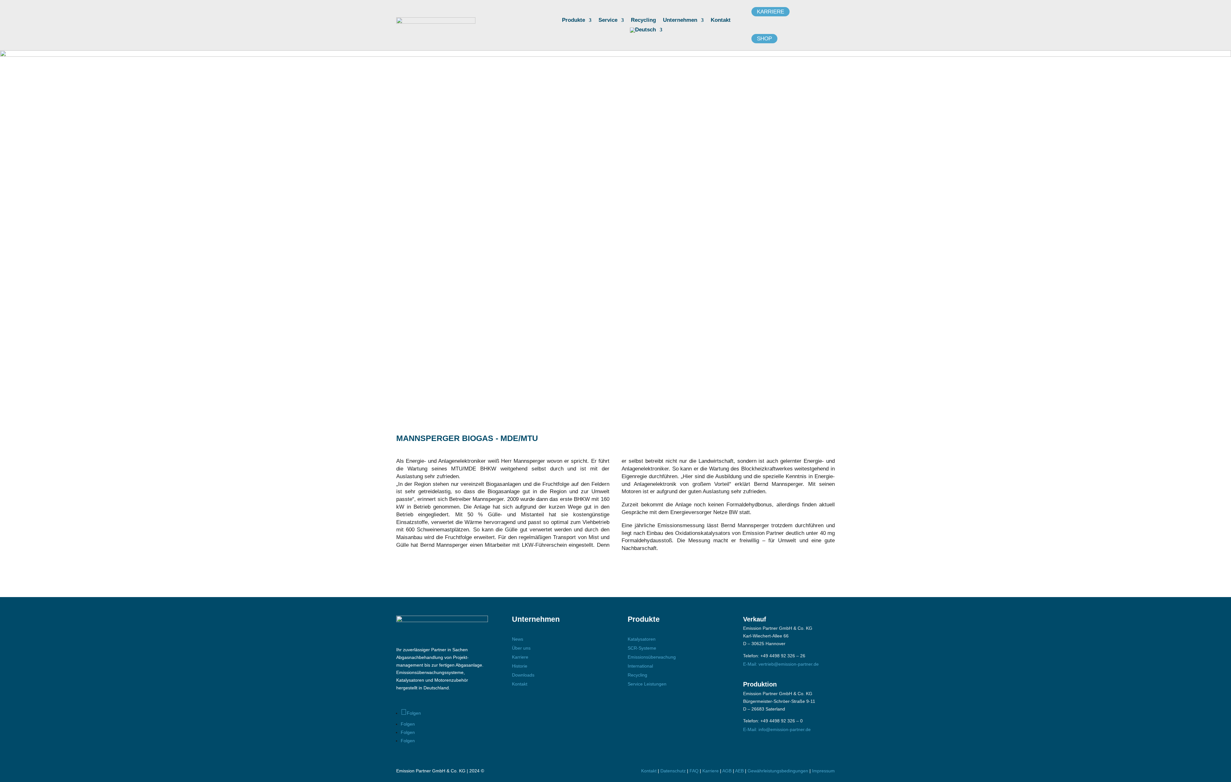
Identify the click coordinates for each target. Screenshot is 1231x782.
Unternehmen (680, 20)
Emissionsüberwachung (652, 657)
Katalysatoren (642, 639)
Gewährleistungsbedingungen (778, 770)
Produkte (573, 20)
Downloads (523, 675)
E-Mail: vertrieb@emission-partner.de (781, 664)
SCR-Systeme (642, 648)
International (640, 666)
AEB (739, 770)
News (517, 639)
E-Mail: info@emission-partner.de (777, 729)
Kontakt (721, 20)
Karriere (770, 12)
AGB (727, 770)
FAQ (694, 770)
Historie (519, 666)
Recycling (643, 20)
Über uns (521, 648)
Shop (764, 39)
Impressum (823, 770)
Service (608, 20)
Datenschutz (673, 770)
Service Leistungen (647, 683)
